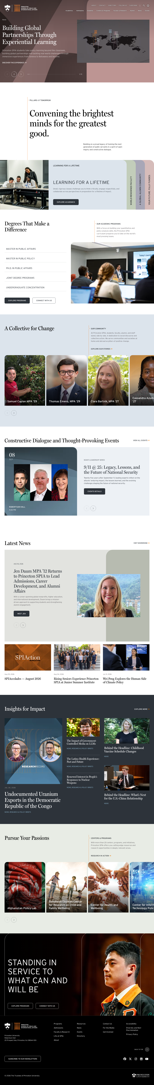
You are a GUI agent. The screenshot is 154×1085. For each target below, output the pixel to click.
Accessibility (131, 1024)
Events (147, 10)
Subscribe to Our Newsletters (22, 1059)
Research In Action (100, 856)
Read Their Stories (10, 63)
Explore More (140, 709)
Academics (69, 10)
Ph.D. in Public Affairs (19, 268)
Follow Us (123, 5)
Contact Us (107, 1024)
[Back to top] (147, 1049)
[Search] (144, 5)
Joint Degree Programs (20, 278)
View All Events (140, 440)
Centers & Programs (103, 10)
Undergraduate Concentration (25, 287)
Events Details (94, 491)
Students (90, 10)
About (93, 5)
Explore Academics (66, 202)
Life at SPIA (58, 1036)
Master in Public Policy (20, 258)
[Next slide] (21, 74)
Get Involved (108, 1032)
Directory (112, 5)
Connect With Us (44, 300)
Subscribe (133, 5)
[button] (14, 413)
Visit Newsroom (140, 543)
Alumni (132, 10)
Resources (81, 1024)
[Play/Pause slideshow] (14, 74)
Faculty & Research (120, 10)
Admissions (80, 10)
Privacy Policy (132, 1034)
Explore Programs (17, 300)
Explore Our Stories (100, 349)
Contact (102, 5)
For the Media (108, 1028)
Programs (58, 1024)
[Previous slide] (7, 74)
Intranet (148, 5)
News (140, 10)
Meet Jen (21, 614)
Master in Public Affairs (21, 249)
